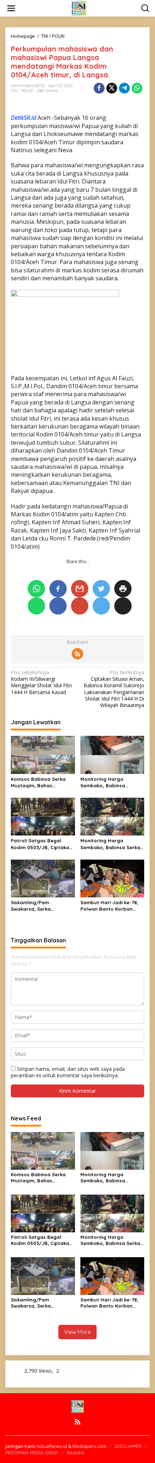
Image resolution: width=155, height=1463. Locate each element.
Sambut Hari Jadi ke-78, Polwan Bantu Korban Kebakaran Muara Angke (110, 906)
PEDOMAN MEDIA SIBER (31, 1452)
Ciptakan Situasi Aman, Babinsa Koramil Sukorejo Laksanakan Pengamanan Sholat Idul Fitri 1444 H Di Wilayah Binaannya (114, 688)
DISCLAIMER (128, 1446)
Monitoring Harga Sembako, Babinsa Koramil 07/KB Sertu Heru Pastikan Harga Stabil (111, 782)
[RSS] (77, 654)
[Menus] (11, 8)
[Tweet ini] (111, 88)
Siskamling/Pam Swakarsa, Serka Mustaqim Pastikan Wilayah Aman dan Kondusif (33, 906)
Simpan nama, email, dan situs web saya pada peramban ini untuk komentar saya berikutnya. (68, 1072)
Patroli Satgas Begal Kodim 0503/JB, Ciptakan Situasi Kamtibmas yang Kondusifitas (41, 844)
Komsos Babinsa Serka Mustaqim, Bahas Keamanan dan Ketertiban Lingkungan (42, 782)
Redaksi (75, 1452)
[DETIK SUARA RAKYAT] (79, 7)
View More (77, 1331)
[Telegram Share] (124, 88)
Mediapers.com (89, 1446)
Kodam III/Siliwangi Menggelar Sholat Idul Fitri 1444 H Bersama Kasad (41, 682)
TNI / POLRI (22, 90)
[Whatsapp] (137, 88)
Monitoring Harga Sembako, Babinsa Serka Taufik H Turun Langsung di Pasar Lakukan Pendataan (110, 844)
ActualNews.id (51, 1446)
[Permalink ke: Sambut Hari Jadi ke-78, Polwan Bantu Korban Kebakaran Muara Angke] (112, 878)
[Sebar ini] (99, 88)
